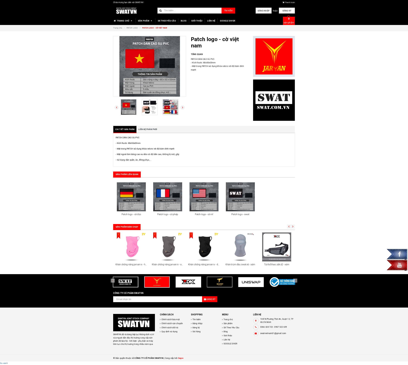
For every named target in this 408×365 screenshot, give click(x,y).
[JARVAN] (274, 56)
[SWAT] (274, 100)
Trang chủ (123, 21)
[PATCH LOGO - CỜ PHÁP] (167, 196)
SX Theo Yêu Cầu (167, 21)
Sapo (180, 358)
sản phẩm (289, 20)
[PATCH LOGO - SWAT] (240, 196)
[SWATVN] (134, 322)
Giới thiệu (197, 21)
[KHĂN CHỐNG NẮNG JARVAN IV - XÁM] (167, 246)
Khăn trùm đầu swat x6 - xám (240, 264)
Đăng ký (287, 11)
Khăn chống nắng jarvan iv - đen (204, 264)
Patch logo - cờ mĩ (204, 214)
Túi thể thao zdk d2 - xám (276, 264)
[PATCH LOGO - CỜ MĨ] (204, 196)
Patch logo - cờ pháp (167, 214)
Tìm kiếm (228, 10)
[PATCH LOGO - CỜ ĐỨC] (131, 196)
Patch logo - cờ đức (131, 214)
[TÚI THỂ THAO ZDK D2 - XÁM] (276, 246)
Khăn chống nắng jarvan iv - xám (168, 264)
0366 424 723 (266, 327)
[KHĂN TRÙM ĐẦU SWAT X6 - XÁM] (240, 246)
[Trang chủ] (134, 10)
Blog (183, 21)
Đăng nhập (263, 11)
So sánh (4, 363)
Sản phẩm (144, 21)
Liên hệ (211, 21)
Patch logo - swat (240, 214)
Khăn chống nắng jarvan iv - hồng (132, 264)
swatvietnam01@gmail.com (273, 333)
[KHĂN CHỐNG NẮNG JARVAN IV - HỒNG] (131, 246)
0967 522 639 (280, 327)
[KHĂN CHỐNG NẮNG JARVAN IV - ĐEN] (204, 246)
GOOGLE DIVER (227, 21)
